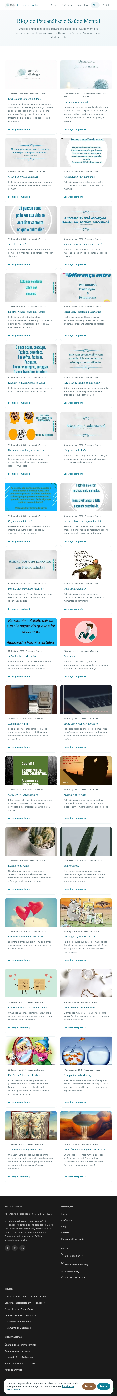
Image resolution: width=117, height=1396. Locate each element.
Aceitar (104, 1386)
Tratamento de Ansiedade (18, 1321)
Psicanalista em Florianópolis (19, 1309)
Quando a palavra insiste (17, 1351)
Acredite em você (13, 1369)
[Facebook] (15, 1248)
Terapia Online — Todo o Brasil (20, 1315)
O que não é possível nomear (19, 1357)
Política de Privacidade (72, 1238)
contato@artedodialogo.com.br (81, 1264)
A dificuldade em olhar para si (20, 1363)
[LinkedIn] (22, 1248)
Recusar (89, 1386)
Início (53, 5)
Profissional (67, 5)
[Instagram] (7, 1248)
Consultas (83, 5)
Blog (95, 5)
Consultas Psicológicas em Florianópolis (25, 1302)
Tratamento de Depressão (18, 1327)
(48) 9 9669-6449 (74, 1255)
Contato (106, 5)
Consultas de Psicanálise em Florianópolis (26, 1296)
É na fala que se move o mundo (20, 1344)
